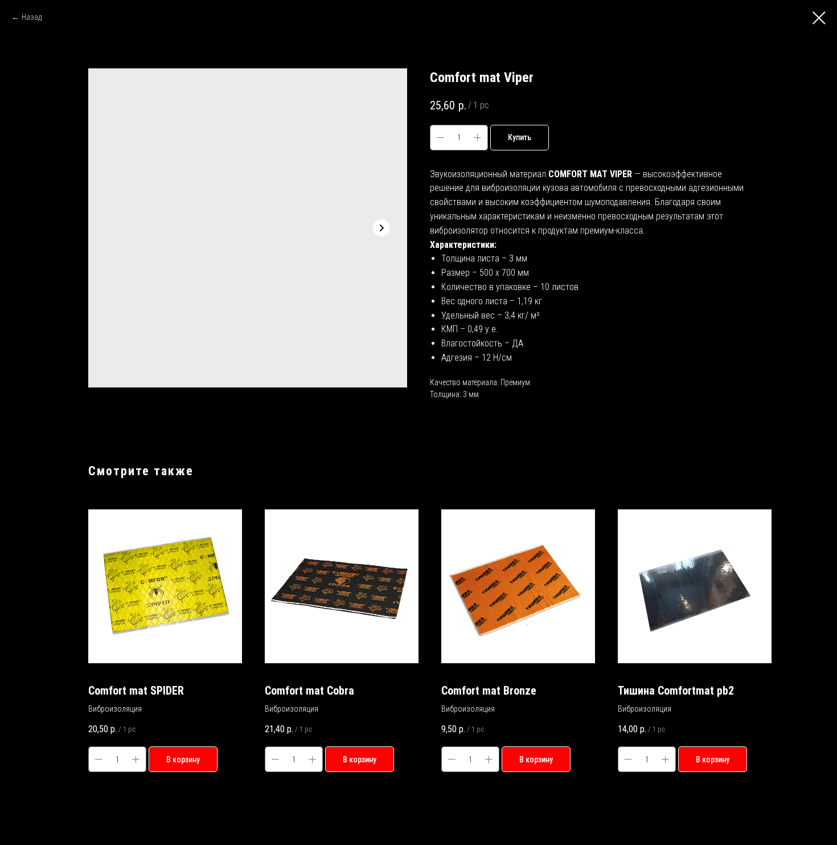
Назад (32, 17)
